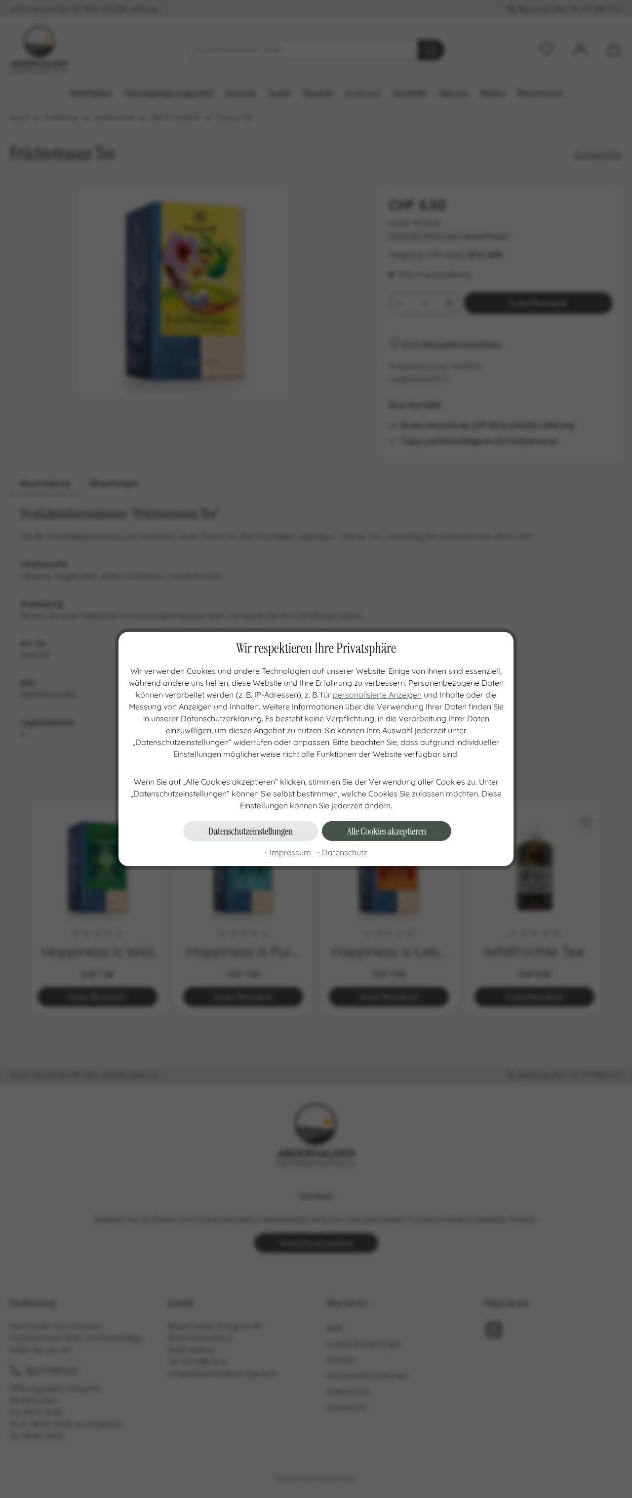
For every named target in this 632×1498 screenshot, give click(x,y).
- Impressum (289, 852)
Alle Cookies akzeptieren (386, 831)
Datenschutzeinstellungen (250, 831)
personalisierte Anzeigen (377, 695)
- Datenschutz (342, 852)
